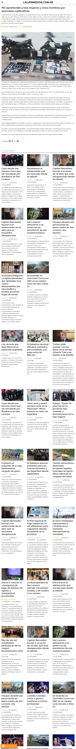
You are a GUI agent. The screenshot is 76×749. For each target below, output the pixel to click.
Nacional (29, 358)
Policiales (4, 26)
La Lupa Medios (27, 27)
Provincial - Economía (34, 538)
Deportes (4, 353)
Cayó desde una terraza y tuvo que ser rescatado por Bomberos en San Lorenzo (11, 173)
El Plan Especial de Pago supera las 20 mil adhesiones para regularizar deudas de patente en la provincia (37, 527)
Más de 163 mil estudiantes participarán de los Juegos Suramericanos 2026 (12, 645)
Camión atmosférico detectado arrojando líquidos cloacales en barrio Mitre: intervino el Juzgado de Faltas (63, 470)
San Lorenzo (56, 480)
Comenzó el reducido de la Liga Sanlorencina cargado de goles (11, 467)
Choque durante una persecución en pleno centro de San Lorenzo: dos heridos (63, 227)
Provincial (56, 420)
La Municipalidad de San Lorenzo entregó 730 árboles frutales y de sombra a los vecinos (38, 587)
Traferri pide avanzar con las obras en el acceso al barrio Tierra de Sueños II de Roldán (63, 349)
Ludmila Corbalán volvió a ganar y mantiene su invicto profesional (37, 699)
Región (55, 358)
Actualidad (30, 477)
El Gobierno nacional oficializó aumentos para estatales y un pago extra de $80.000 (37, 349)
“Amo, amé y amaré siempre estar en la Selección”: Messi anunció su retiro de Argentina (37, 408)
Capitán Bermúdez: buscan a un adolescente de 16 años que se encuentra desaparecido (11, 229)
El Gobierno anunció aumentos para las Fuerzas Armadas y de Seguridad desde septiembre (37, 468)
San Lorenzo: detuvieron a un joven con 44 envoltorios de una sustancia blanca (37, 227)
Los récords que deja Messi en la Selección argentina (11, 347)
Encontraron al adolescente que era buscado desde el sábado (37, 172)
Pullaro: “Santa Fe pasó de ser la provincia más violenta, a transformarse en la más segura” (63, 410)
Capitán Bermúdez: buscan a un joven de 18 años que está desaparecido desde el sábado (63, 173)
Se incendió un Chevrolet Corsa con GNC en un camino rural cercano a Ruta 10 (37, 281)
